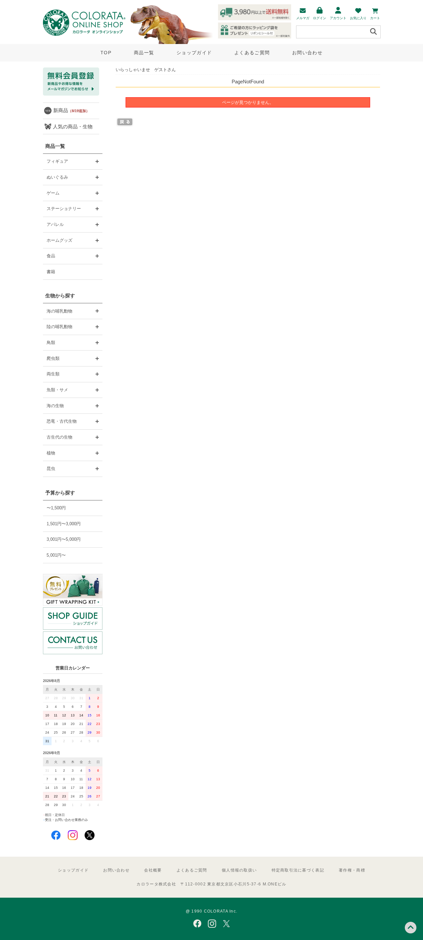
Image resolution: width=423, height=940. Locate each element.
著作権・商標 (352, 870)
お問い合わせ (307, 52)
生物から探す (60, 295)
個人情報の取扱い (239, 870)
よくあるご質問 (252, 52)
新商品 (71, 110)
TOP (105, 52)
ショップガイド (194, 52)
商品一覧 (144, 52)
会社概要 (153, 870)
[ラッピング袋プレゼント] (72, 589)
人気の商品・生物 (73, 126)
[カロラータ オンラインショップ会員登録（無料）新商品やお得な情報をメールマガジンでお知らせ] (71, 94)
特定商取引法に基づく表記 (298, 870)
